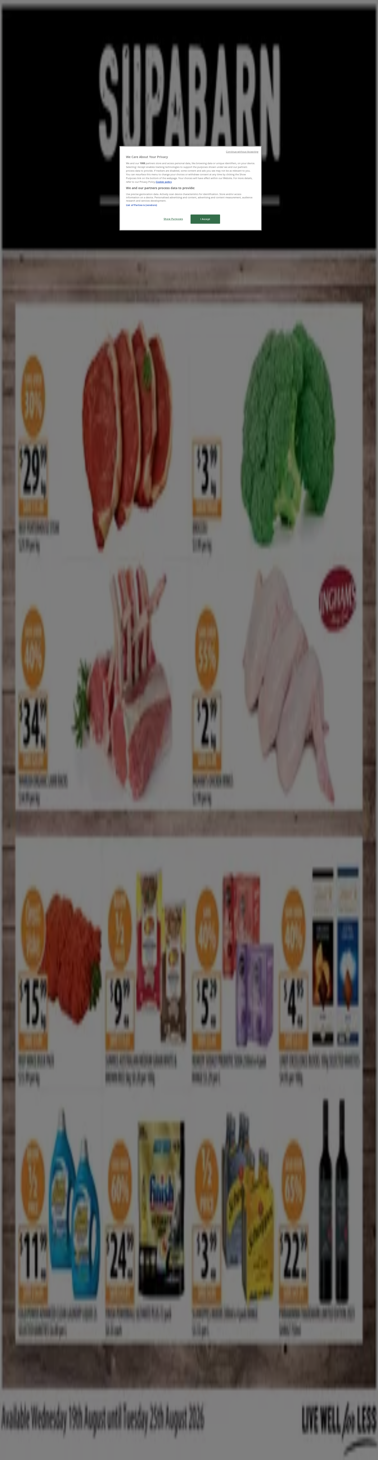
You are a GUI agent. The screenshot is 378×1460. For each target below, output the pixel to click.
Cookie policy (164, 181)
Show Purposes (173, 218)
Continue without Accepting (242, 151)
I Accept (205, 219)
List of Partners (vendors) (141, 205)
